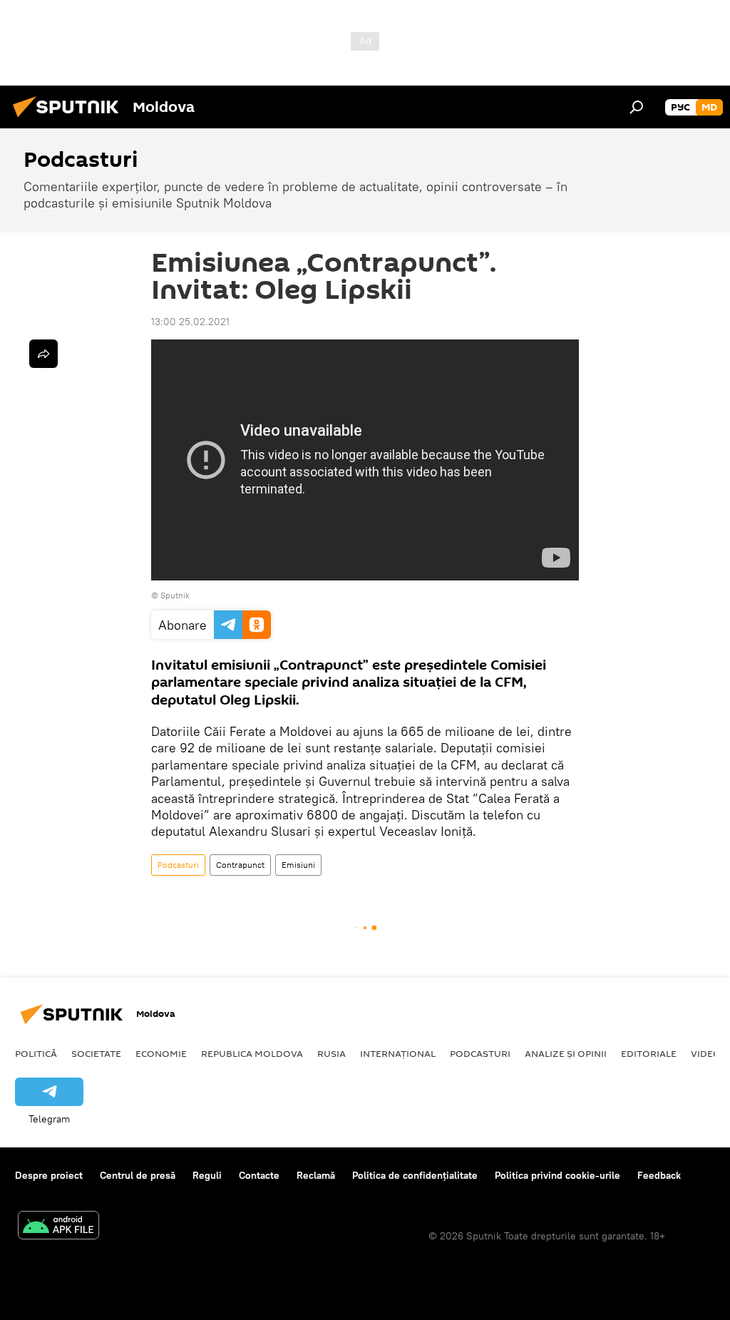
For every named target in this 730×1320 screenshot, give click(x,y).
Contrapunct (240, 864)
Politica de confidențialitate (415, 1175)
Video (706, 1053)
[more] (43, 353)
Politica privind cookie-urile (557, 1175)
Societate (96, 1053)
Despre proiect (49, 1175)
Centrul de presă (137, 1175)
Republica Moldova (252, 1053)
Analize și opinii (566, 1053)
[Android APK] (58, 1227)
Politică (36, 1053)
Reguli (207, 1175)
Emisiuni (298, 864)
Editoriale (649, 1053)
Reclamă (316, 1175)
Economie (161, 1053)
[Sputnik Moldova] (70, 119)
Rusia (331, 1053)
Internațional (398, 1053)
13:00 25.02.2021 (190, 321)
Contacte (259, 1175)
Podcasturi (178, 864)
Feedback (659, 1175)
